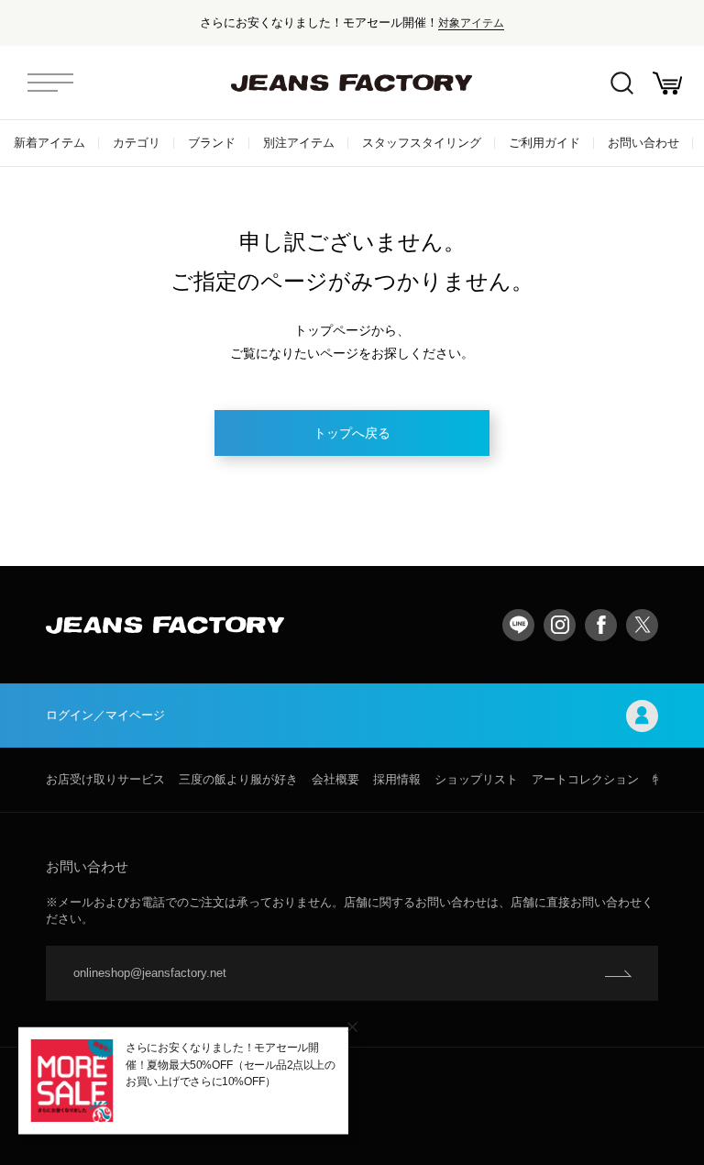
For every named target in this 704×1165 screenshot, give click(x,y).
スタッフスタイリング (421, 143)
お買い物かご (667, 82)
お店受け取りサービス (105, 779)
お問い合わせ (643, 143)
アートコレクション (585, 779)
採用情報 (397, 779)
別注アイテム (299, 143)
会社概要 (335, 779)
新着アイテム (49, 143)
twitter (642, 625)
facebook (601, 625)
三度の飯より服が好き (238, 779)
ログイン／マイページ (105, 715)
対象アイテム (471, 22)
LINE (518, 625)
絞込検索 (621, 82)
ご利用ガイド (544, 143)
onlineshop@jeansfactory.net (149, 973)
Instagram (560, 625)
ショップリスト (476, 779)
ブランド (212, 143)
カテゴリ (136, 143)
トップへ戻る (352, 433)
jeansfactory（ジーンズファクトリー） (352, 82)
